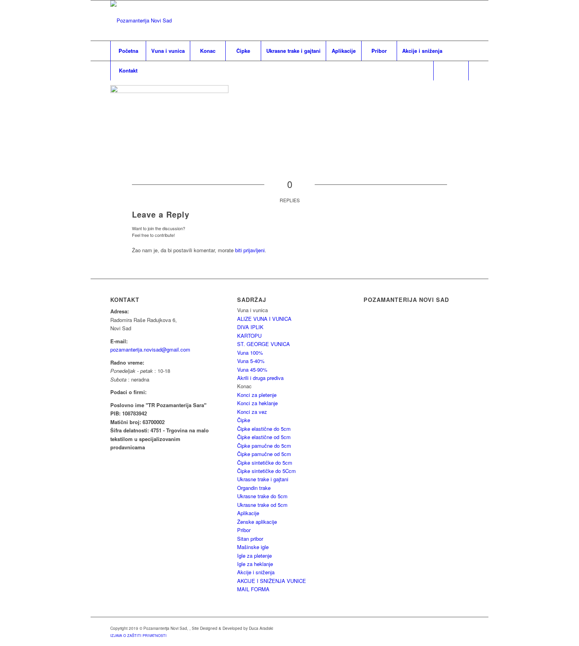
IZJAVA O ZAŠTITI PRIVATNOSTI (138, 635)
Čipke (243, 420)
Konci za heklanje (257, 403)
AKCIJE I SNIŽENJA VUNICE (271, 581)
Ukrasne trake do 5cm (262, 496)
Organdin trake (254, 487)
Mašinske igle (253, 547)
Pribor (244, 530)
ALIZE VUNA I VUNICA (264, 318)
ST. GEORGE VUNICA (263, 344)
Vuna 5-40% (251, 361)
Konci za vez (252, 411)
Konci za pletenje (257, 394)
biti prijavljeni (250, 250)
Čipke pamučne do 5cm (264, 445)
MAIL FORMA (253, 589)
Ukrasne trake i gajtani (262, 479)
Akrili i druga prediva (260, 378)
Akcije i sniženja (256, 572)
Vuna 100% (250, 352)
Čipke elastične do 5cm (264, 428)
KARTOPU (249, 335)
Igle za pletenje (254, 555)
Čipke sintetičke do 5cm (264, 462)
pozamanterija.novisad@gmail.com (150, 349)
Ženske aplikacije (257, 521)
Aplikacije (248, 513)
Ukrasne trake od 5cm (262, 504)
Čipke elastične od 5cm (264, 437)
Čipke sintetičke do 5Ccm (266, 471)
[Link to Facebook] (463, 20)
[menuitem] (128, 51)
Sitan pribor (250, 538)
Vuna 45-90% (252, 369)
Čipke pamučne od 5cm (264, 454)
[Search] (451, 70)
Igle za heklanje (255, 564)
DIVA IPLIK (250, 327)
